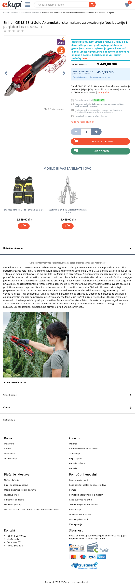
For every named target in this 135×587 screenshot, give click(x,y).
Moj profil (9, 443)
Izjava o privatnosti (78, 519)
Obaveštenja (10, 458)
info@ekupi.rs (13, 539)
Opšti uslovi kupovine (80, 514)
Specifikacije (10, 395)
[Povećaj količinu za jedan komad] (96, 131)
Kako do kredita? (79, 77)
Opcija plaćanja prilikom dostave (20, 489)
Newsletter (9, 453)
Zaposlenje (74, 453)
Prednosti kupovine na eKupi (83, 448)
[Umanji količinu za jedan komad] (76, 131)
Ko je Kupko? (75, 458)
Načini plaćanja (11, 479)
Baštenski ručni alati (30, 12)
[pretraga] (92, 4)
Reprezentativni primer (100, 77)
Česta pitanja (75, 524)
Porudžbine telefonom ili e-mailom (86, 494)
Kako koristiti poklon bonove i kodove (87, 484)
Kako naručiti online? (82, 121)
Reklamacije (75, 509)
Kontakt (73, 468)
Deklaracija (9, 419)
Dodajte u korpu (102, 141)
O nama (73, 443)
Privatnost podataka (14, 499)
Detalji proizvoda (13, 248)
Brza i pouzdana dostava (16, 484)
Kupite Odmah (102, 151)
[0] (127, 3)
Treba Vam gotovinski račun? (83, 504)
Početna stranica (10, 12)
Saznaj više (103, 92)
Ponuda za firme (77, 463)
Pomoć (7, 448)
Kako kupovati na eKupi (80, 499)
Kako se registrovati (78, 479)
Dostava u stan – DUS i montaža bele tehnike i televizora (31, 509)
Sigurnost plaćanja (13, 504)
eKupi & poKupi (11, 494)
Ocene (6, 407)
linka (84, 58)
